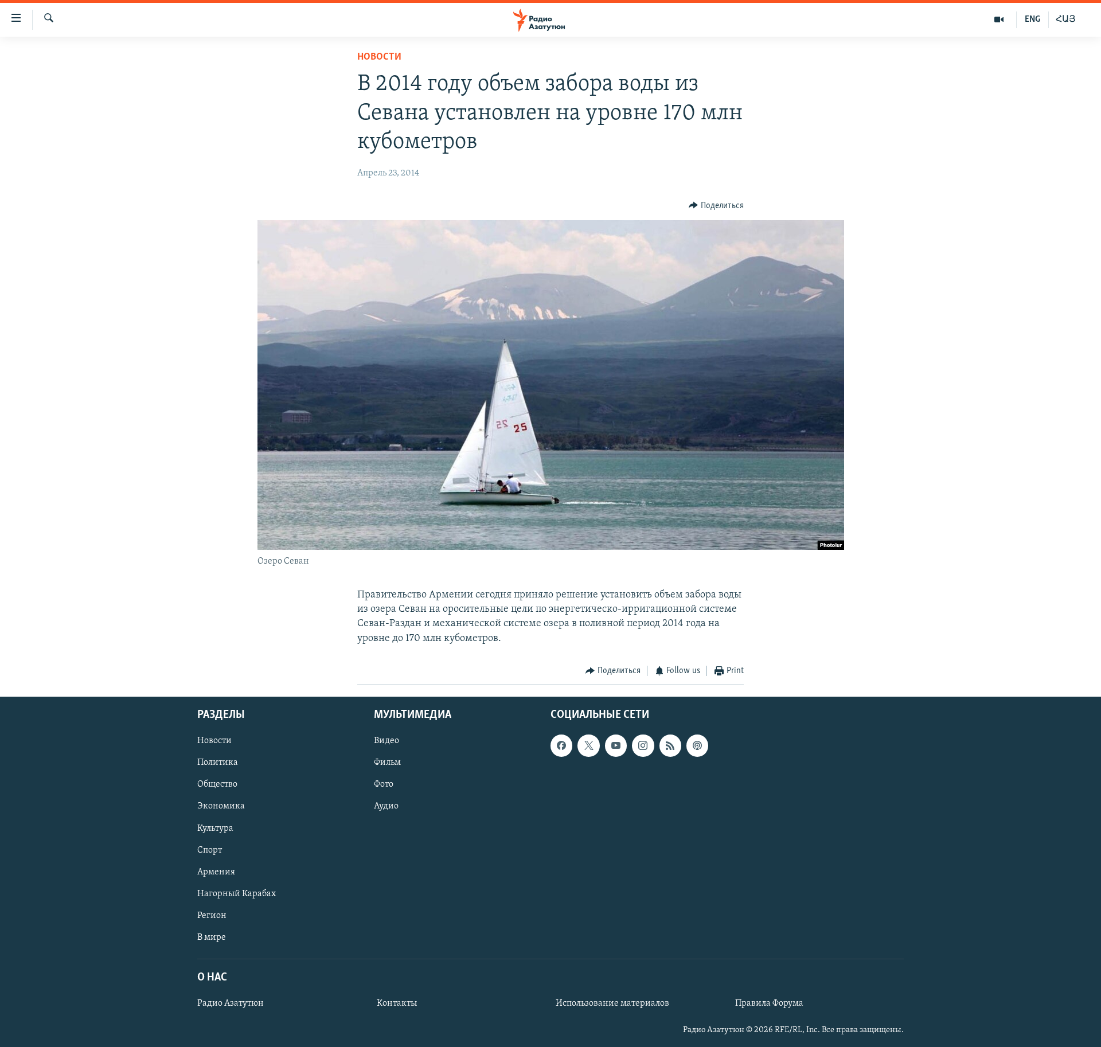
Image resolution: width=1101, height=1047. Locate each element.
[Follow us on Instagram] (643, 746)
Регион (212, 915)
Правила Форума (769, 1003)
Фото (383, 785)
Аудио (386, 806)
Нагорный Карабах (236, 893)
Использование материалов (612, 1003)
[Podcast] (697, 746)
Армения (216, 872)
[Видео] (999, 19)
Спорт (209, 850)
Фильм (387, 763)
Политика (217, 763)
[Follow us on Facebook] (561, 746)
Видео (386, 741)
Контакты (397, 1003)
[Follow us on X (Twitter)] (588, 746)
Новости (379, 57)
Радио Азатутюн (230, 1003)
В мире (211, 937)
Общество (217, 785)
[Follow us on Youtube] (616, 746)
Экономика (221, 806)
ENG (1032, 19)
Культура (215, 828)
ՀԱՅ (1066, 19)
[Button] (716, 205)
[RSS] (670, 746)
